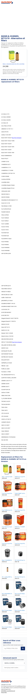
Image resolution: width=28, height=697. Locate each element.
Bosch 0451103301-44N (7, 152)
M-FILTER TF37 (5, 315)
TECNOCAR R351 (5, 404)
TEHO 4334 (4, 407)
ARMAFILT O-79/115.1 (7, 129)
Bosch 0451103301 (6, 149)
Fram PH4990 (5, 244)
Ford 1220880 (5, 224)
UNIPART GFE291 (5, 422)
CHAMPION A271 (6, 164)
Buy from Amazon (16, 137)
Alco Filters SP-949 (6, 126)
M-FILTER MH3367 (6, 312)
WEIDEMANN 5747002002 (8, 437)
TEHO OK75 (4, 410)
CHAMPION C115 (6, 167)
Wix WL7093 (4, 440)
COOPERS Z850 (5, 182)
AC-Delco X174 (5, 114)
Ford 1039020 (5, 218)
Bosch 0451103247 (6, 143)
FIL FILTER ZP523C (6, 209)
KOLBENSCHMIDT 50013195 (9, 306)
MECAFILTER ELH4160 (7, 339)
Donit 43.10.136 (5, 203)
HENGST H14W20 (6, 291)
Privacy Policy (4, 692)
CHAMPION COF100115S (8, 173)
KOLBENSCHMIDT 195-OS (8, 303)
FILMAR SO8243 (5, 212)
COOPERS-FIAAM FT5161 (8, 188)
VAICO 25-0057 (5, 425)
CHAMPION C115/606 (7, 170)
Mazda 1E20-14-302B (7, 333)
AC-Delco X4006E (6, 117)
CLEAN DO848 (5, 176)
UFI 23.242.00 (5, 413)
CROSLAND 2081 (5, 191)
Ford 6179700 (5, 226)
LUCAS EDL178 (5, 309)
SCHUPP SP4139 (5, 389)
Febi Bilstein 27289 (6, 206)
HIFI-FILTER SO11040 (7, 294)
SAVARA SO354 (5, 383)
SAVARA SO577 (5, 386)
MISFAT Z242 (4, 348)
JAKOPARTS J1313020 (7, 300)
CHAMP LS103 (5, 161)
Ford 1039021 (5, 220)
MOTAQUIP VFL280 (6, 351)
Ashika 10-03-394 (6, 135)
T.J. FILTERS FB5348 (6, 398)
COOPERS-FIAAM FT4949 (8, 185)
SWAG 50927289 (5, 395)
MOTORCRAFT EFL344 (7, 354)
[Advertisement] (14, 19)
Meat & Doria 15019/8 (7, 336)
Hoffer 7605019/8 (6, 297)
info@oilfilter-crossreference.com (8, 690)
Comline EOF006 (5, 179)
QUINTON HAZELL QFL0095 (8, 377)
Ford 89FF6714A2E (6, 238)
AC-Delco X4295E (6, 120)
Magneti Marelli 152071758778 (9, 318)
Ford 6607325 (5, 232)
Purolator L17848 (6, 371)
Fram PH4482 (5, 241)
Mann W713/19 (5, 327)
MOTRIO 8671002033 (7, 357)
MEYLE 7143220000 (6, 342)
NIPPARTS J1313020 (6, 363)
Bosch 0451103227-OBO (7, 140)
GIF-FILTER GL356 (6, 253)
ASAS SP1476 (4, 131)
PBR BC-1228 (4, 365)
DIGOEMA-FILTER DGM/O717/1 (9, 200)
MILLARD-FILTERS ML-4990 (8, 345)
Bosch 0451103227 (6, 137)
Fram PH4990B (5, 250)
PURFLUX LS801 (5, 368)
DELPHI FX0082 (5, 197)
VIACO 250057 (5, 434)
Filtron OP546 (5, 215)
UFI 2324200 (4, 416)
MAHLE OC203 (5, 324)
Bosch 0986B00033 (6, 155)
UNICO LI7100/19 (6, 419)
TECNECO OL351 (5, 401)
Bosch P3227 (4, 158)
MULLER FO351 (5, 360)
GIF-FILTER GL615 (6, 285)
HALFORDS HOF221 (6, 288)
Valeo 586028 (5, 431)
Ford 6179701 (5, 229)
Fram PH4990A (5, 247)
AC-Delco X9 (4, 123)
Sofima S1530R (5, 392)
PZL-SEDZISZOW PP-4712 (8, 374)
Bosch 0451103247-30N (7, 146)
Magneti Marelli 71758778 (8, 321)
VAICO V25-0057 (5, 428)
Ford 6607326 (5, 235)
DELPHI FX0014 (5, 194)
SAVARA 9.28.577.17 (6, 380)
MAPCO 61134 (5, 330)
